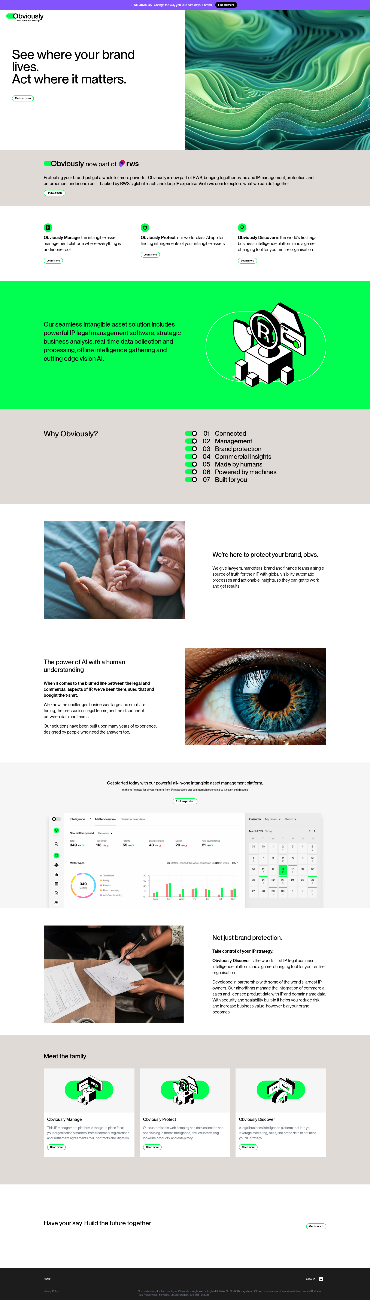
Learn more (53, 260)
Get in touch (316, 1226)
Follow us (310, 1279)
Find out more (226, 4)
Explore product (185, 801)
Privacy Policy (51, 1291)
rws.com (215, 183)
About (47, 1279)
